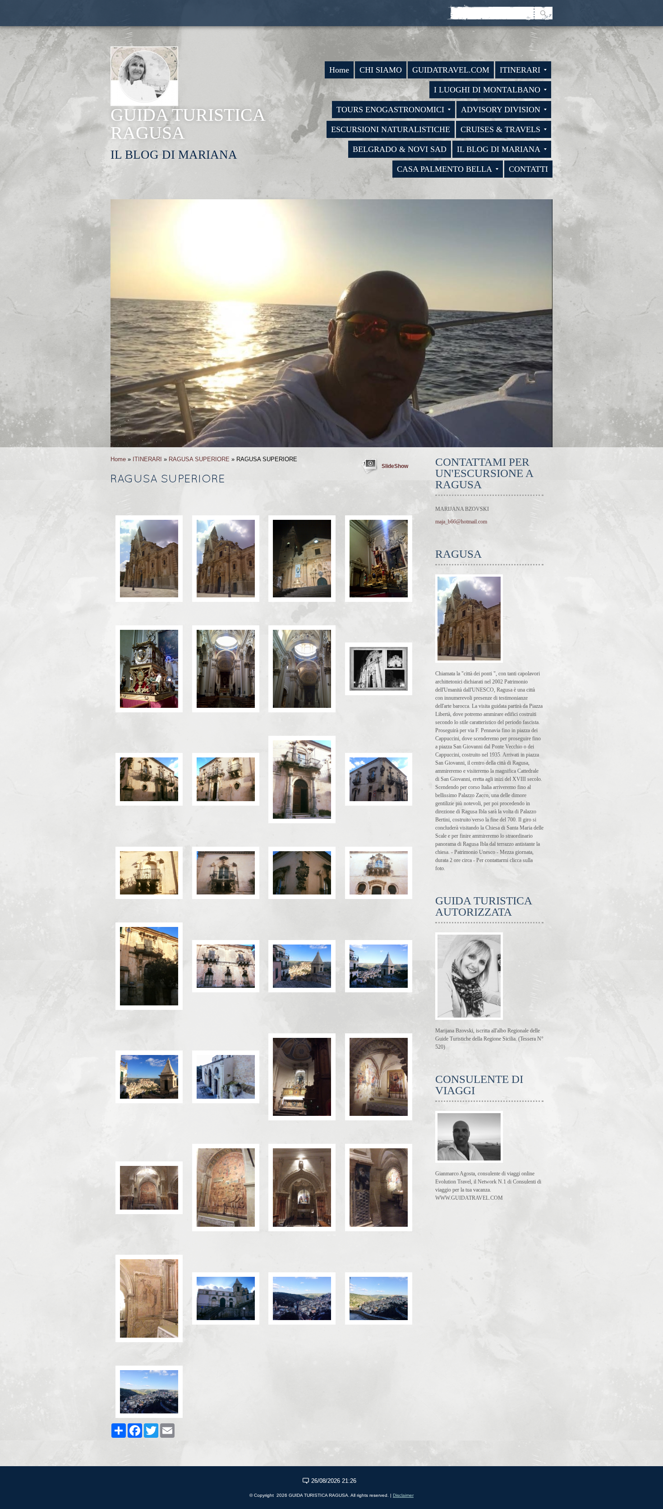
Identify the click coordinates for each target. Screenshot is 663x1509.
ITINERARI (520, 69)
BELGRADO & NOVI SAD (400, 149)
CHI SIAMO (380, 69)
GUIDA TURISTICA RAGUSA (187, 124)
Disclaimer (403, 1495)
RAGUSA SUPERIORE (199, 459)
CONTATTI (528, 169)
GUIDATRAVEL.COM (450, 69)
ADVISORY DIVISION (500, 109)
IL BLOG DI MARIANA (498, 149)
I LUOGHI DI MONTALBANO (487, 89)
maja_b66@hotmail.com (461, 521)
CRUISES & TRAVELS (500, 129)
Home (339, 69)
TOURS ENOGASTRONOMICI (390, 109)
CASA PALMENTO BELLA (444, 169)
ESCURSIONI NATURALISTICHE (390, 129)
